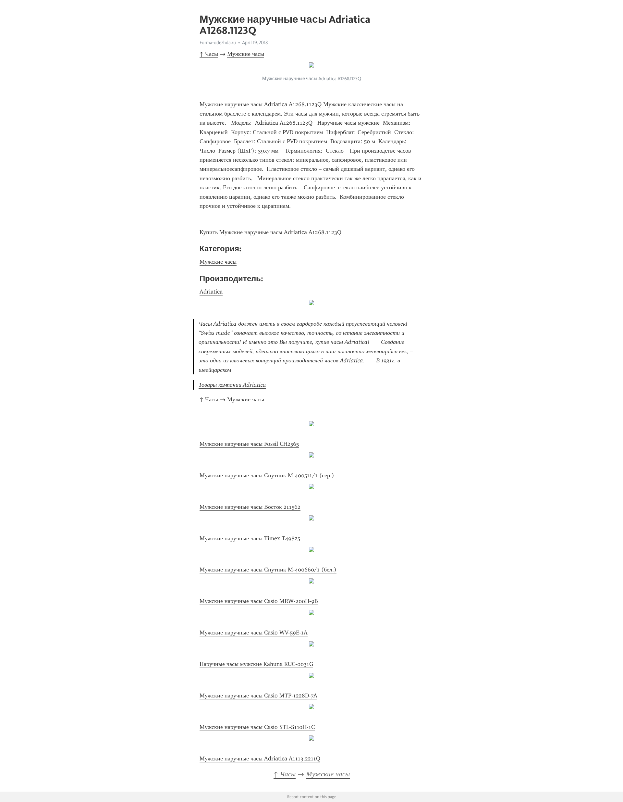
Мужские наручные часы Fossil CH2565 (249, 443)
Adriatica (211, 291)
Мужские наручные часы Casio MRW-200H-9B (259, 601)
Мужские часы (245, 53)
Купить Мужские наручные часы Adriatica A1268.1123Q (270, 232)
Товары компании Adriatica (232, 384)
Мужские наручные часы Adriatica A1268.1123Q (261, 104)
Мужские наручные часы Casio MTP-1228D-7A (258, 695)
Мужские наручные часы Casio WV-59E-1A (254, 632)
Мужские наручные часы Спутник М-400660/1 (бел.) (268, 569)
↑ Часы (209, 53)
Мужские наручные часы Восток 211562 (250, 506)
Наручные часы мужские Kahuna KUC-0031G (256, 664)
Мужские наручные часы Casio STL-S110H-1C (257, 727)
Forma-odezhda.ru (218, 42)
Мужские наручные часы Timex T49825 (250, 538)
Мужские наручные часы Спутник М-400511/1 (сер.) (267, 475)
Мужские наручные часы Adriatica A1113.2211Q (260, 758)
